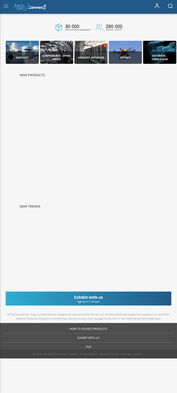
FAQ (88, 347)
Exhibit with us (88, 338)
